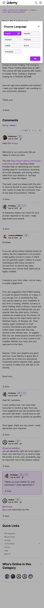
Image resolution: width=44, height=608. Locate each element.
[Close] (38, 26)
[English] (12, 3)
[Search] (36, 2)
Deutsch (8, 39)
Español (27, 33)
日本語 (7, 45)
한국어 (26, 45)
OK (35, 59)
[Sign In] (40, 2)
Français (27, 39)
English (8, 33)
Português (9, 51)
